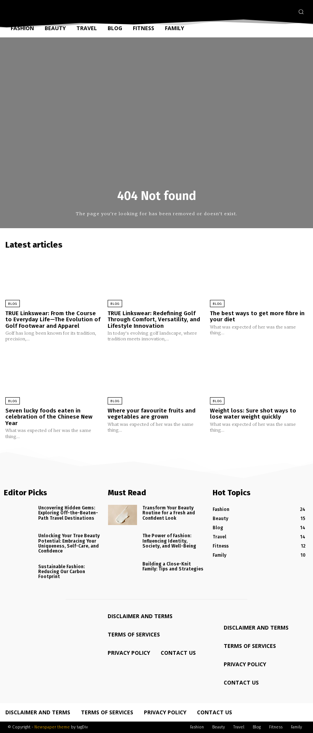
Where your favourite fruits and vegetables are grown (151, 413)
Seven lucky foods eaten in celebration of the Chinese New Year (48, 417)
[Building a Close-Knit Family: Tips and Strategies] (122, 571)
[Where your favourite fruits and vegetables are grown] (156, 375)
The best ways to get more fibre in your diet (257, 316)
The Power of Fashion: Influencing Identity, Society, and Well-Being (169, 540)
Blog (12, 304)
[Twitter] (287, 12)
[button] (301, 11)
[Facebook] (264, 12)
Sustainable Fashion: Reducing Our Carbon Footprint (61, 571)
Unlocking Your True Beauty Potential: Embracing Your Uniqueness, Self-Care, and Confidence (69, 543)
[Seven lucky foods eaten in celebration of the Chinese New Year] (54, 375)
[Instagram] (275, 12)
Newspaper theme (52, 727)
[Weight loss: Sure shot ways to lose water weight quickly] (259, 375)
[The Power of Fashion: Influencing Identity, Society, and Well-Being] (122, 543)
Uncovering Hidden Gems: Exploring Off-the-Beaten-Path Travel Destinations (68, 512)
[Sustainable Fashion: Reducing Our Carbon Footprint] (18, 574)
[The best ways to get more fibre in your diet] (259, 278)
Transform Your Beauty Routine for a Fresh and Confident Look (168, 512)
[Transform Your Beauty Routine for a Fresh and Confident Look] (122, 515)
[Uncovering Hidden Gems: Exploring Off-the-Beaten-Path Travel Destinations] (18, 515)
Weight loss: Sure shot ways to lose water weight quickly (253, 413)
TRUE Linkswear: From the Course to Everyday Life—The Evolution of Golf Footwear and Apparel (52, 319)
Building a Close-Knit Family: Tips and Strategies (172, 566)
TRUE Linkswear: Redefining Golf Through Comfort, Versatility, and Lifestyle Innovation (154, 319)
